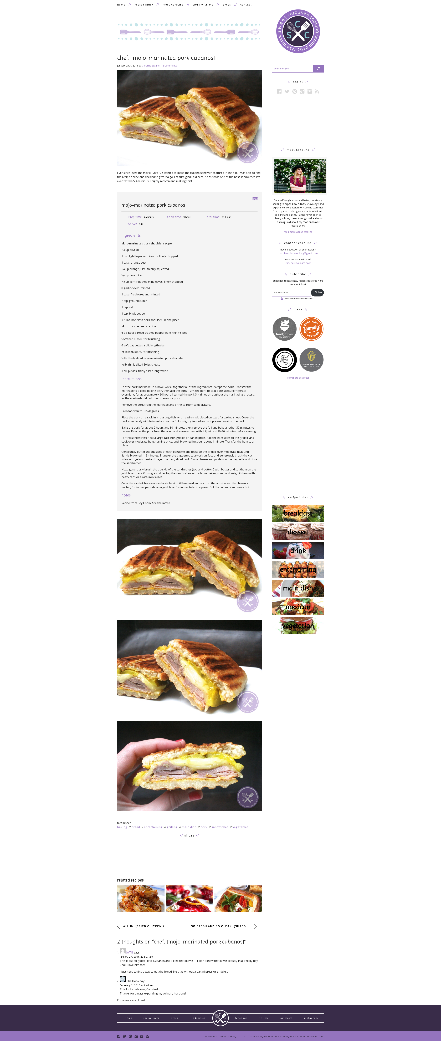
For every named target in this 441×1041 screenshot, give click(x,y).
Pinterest (286, 1018)
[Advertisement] (189, 858)
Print (255, 198)
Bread (135, 827)
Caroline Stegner (151, 65)
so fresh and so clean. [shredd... (221, 926)
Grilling (172, 827)
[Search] (319, 69)
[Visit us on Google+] (302, 91)
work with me (203, 4)
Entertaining (153, 827)
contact (246, 4)
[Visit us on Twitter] (287, 91)
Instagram (311, 1018)
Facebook (241, 1018)
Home (128, 1018)
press (227, 4)
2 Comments (169, 65)
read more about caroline (298, 231)
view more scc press (298, 377)
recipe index (144, 4)
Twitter (264, 1018)
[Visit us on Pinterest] (294, 91)
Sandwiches (220, 827)
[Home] (298, 31)
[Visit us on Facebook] (279, 91)
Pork (204, 827)
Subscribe (319, 292)
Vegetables (240, 827)
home (121, 4)
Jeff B (129, 952)
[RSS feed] (317, 91)
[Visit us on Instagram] (309, 91)
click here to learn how (298, 263)
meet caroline (173, 4)
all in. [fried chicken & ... (146, 926)
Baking (122, 827)
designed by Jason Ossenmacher (303, 1036)
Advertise (199, 1018)
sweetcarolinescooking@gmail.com (298, 253)
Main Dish (189, 827)
